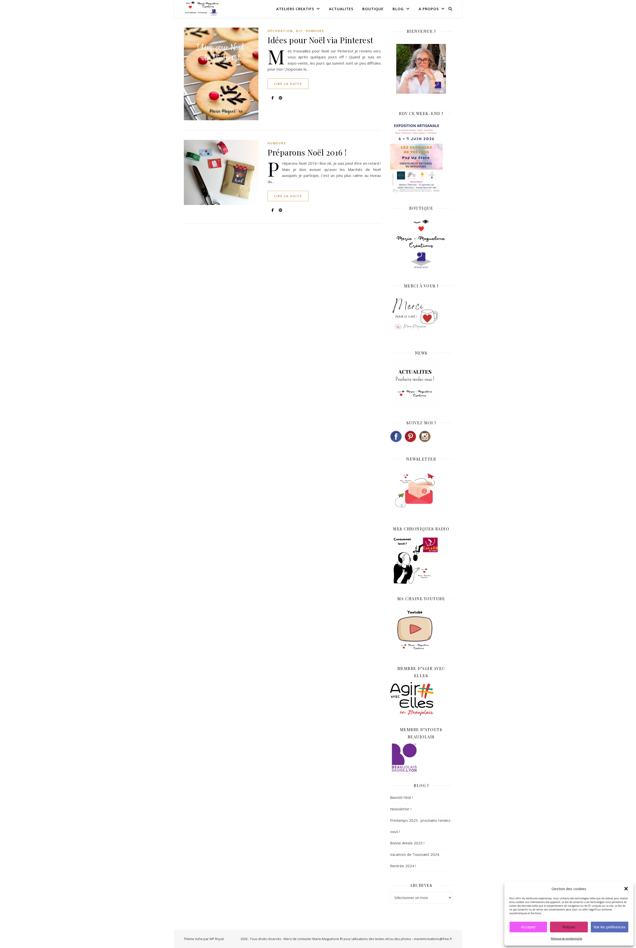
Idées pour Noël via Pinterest (320, 40)
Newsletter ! (400, 808)
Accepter (528, 927)
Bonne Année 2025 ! (407, 842)
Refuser (568, 927)
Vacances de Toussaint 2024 (414, 854)
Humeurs (315, 31)
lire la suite (288, 83)
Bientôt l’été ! (401, 797)
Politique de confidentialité (566, 938)
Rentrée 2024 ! (403, 865)
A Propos (429, 8)
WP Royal (216, 939)
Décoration (280, 31)
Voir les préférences (609, 927)
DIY (299, 31)
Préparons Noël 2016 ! (307, 152)
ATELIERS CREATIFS (295, 8)
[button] (626, 888)
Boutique (373, 8)
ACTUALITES (341, 8)
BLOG (398, 8)
